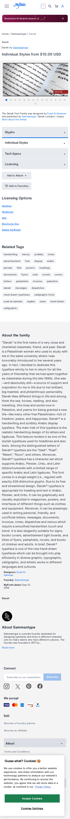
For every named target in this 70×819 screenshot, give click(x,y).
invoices (37, 281)
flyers (24, 274)
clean (43, 301)
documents (10, 274)
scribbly (38, 254)
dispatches (38, 288)
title (19, 267)
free (27, 261)
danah (7, 288)
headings (44, 267)
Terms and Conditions (17, 751)
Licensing (11, 164)
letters (8, 281)
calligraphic (10, 308)
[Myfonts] (19, 8)
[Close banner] (63, 18)
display (38, 261)
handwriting (10, 254)
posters (30, 267)
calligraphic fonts (44, 294)
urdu (35, 274)
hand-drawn (57, 301)
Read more (8, 647)
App (4, 218)
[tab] (6, 100)
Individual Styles (16, 142)
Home (5, 34)
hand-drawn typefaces (17, 294)
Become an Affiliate (15, 730)
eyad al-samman (13, 301)
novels (46, 274)
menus (26, 254)
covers (59, 274)
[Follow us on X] (19, 686)
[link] (56, 6)
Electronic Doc (10, 224)
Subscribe (52, 677)
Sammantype (19, 34)
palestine (52, 281)
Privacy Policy (43, 787)
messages (21, 288)
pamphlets (22, 281)
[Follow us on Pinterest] (30, 686)
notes (51, 254)
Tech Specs (13, 153)
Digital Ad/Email (11, 230)
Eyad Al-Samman (56, 113)
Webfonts (7, 212)
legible (31, 301)
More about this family (14, 119)
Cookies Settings (32, 808)
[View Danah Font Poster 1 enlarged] (35, 79)
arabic (50, 261)
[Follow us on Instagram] (8, 686)
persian (8, 267)
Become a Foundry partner (19, 723)
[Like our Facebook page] (41, 686)
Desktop (7, 206)
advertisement (12, 261)
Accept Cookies (32, 798)
